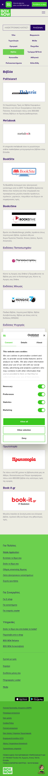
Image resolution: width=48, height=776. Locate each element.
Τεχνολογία (13, 41)
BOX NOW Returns (11, 640)
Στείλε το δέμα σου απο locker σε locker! (20, 629)
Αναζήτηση (37, 27)
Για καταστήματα (10, 605)
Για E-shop (7, 599)
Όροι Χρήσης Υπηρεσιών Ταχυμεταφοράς (17, 733)
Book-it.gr (9, 487)
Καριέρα (6, 666)
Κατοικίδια (13, 57)
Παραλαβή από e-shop (13, 635)
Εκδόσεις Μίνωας (13, 286)
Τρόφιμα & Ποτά (35, 52)
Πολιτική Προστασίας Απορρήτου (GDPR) (17, 708)
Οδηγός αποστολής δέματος (15, 569)
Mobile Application (11, 552)
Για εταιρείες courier (11, 610)
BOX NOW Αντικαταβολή (13, 646)
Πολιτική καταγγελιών (10, 728)
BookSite (8, 159)
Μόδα (34, 41)
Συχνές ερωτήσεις (10, 581)
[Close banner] (44, 335)
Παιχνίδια (34, 46)
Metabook (9, 120)
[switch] (41, 394)
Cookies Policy (8, 723)
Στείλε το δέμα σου (11, 564)
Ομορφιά (13, 46)
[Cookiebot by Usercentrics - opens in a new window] (29, 335)
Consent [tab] (9, 342)
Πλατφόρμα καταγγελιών (11, 713)
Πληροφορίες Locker (12, 680)
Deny (24, 438)
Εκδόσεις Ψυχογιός (14, 324)
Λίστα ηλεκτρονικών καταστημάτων (18, 575)
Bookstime (9, 206)
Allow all (24, 421)
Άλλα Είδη (34, 63)
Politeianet (10, 78)
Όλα (13, 35)
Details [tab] (24, 342)
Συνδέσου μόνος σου (12, 673)
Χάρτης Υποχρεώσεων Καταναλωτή (15, 743)
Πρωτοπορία (10, 446)
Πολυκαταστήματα (14, 63)
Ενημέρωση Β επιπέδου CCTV (13, 738)
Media (5, 687)
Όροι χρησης (7, 718)
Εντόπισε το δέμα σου (12, 558)
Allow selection (24, 430)
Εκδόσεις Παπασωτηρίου (17, 247)
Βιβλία (13, 52)
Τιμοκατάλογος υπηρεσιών (12, 748)
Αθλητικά (35, 57)
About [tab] (39, 342)
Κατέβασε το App (39, 4)
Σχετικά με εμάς (10, 659)
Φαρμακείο (34, 35)
